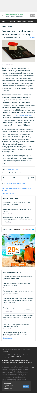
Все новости (7, 338)
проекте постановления (23, 115)
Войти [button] (33, 15)
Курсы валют (21, 21)
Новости (12, 21)
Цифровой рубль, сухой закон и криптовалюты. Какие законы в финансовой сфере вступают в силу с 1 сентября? (18, 300)
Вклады (30, 21)
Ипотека (32, 37)
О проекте (5, 360)
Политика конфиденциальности (20, 360)
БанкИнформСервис (19, 183)
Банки (4, 21)
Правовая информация (9, 362)
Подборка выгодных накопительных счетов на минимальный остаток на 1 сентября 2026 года (18, 317)
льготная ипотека (7, 186)
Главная (4, 26)
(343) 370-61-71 (16, 357)
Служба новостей (12, 169)
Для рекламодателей (25, 362)
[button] (3, 15)
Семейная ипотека (8, 193)
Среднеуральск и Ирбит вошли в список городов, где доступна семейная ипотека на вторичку (17, 219)
